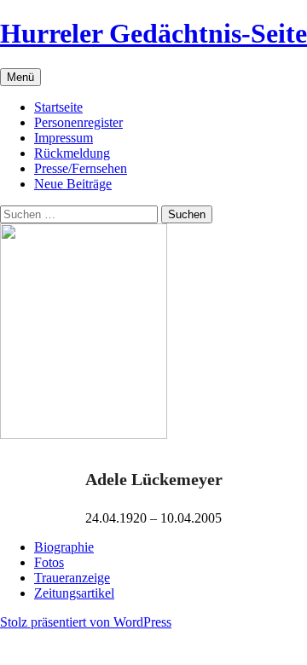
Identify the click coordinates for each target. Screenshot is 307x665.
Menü (20, 77)
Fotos (49, 562)
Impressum (63, 137)
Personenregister (78, 122)
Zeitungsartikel (74, 593)
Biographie (64, 547)
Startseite (58, 107)
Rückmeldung (72, 153)
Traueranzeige (72, 577)
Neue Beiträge (73, 183)
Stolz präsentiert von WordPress (85, 622)
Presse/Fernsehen (80, 168)
